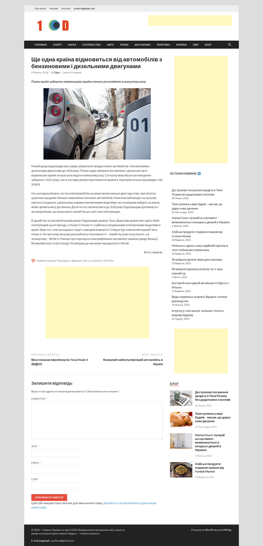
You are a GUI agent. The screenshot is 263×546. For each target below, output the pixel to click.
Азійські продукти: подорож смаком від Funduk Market (209, 467)
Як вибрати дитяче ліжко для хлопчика (197, 259)
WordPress (211, 529)
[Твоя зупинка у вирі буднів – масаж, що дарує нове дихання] (181, 414)
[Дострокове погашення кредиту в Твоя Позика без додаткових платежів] (181, 392)
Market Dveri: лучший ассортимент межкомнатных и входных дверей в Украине (210, 442)
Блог (208, 44)
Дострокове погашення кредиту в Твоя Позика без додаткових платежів (212, 395)
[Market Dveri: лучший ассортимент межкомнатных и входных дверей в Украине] (181, 435)
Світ (196, 44)
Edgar (57, 72)
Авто (110, 44)
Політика (163, 44)
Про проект (40, 8)
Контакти (66, 8)
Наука (72, 44)
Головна (40, 44)
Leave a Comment (72, 72)
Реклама (54, 8)
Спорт (57, 44)
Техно (124, 44)
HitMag (227, 529)
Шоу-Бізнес (143, 44)
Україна (181, 44)
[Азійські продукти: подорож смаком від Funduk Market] (181, 464)
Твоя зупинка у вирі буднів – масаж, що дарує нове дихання (213, 417)
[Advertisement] (190, 20)
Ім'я (35, 446)
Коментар (39, 398)
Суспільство (91, 44)
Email (36, 462)
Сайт (34, 479)
